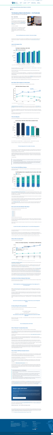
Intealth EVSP (28, 412)
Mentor (29, 0)
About (25, 0)
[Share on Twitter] (11, 9)
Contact (31, 0)
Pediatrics (21, 262)
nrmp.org (16, 409)
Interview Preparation (38, 2)
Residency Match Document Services (33, 2)
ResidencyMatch (21, 2)
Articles (27, 0)
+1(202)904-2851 (41, 0)
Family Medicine (18, 262)
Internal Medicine (13, 262)
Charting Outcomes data (17, 288)
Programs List (29, 2)
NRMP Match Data (16, 412)
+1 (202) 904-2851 (34, 425)
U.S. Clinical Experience (25, 2)
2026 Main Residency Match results (35, 39)
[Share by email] (12, 9)
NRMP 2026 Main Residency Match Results (22, 412)
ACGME (30, 412)
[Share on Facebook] (10, 9)
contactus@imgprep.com (35, 424)
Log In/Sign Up (33, 0)
